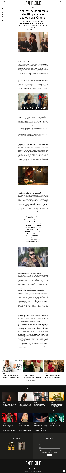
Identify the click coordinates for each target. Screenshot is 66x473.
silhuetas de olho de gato (32, 87)
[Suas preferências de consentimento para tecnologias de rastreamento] (64, 471)
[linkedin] (3, 15)
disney (36, 354)
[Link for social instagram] (34, 468)
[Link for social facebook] (31, 468)
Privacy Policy (55, 452)
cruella (40, 354)
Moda (33, 7)
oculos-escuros (28, 354)
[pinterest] (3, 13)
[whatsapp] (3, 18)
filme (33, 354)
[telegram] (3, 20)
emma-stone (21, 354)
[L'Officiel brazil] (33, 3)
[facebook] (3, 11)
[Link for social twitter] (29, 468)
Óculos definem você (24, 331)
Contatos (26, 471)
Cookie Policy (38, 471)
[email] (3, 9)
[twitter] (3, 16)
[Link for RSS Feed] (36, 468)
